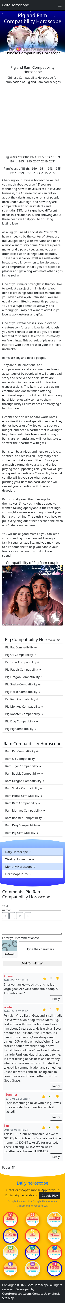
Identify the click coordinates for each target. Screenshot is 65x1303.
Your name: (6, 908)
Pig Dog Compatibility (20, 721)
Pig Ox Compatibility (19, 655)
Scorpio (32, 1251)
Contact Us (39, 1294)
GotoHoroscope (15, 5)
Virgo (54, 1235)
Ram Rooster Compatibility (23, 818)
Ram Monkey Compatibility (23, 810)
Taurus (32, 1218)
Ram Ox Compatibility (20, 759)
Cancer (10, 1235)
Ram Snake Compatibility (22, 788)
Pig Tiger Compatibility (20, 662)
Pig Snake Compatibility (21, 684)
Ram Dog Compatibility (21, 825)
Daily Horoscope (16, 852)
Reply (56, 999)
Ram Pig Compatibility (20, 833)
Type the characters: (41, 949)
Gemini (54, 1218)
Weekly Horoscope (18, 859)
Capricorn (10, 1267)
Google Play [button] (50, 1196)
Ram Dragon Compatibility (23, 781)
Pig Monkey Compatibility (22, 707)
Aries (10, 1218)
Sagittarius (54, 1251)
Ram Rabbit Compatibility (22, 773)
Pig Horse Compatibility (21, 692)
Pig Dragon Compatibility (22, 677)
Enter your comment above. (21, 938)
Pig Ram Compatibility (20, 699)
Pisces (54, 1267)
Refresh (10, 954)
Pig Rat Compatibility (19, 647)
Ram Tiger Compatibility (21, 766)
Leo (32, 1235)
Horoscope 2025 (16, 874)
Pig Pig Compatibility (19, 729)
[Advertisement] (32, 119)
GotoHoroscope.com (16, 1294)
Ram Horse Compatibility (22, 796)
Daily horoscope (32, 1183)
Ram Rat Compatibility (20, 751)
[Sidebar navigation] (60, 5)
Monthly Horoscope (18, 867)
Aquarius (32, 1267)
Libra (10, 1251)
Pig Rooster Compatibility (22, 714)
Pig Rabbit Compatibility (21, 670)
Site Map (8, 1298)
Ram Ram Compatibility (21, 803)
